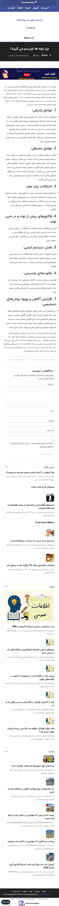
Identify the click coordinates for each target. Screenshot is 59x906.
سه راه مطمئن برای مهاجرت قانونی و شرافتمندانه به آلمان (31, 790)
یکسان (10, 8)
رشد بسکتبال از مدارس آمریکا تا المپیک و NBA (33, 626)
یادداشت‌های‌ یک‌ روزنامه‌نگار (29, 20)
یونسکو (44, 8)
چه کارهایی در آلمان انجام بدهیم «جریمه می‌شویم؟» (30, 472)
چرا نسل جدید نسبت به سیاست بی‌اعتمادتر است (32, 541)
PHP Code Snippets (18, 899)
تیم (31, 891)
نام (51, 411)
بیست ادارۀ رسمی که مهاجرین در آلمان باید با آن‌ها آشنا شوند (31, 817)
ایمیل (50, 420)
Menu (27, 38)
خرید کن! (16, 891)
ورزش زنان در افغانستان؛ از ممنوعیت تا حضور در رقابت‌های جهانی (32, 677)
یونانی (35, 8)
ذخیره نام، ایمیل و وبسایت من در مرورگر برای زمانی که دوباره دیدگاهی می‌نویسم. (31, 445)
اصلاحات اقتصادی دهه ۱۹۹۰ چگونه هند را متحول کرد (30, 565)
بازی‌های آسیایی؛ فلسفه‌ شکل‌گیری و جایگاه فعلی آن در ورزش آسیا (30, 651)
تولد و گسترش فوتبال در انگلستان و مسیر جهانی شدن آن (29, 704)
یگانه (19, 8)
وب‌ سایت (49, 430)
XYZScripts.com (42, 899)
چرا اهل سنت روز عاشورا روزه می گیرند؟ (43, 359)
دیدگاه (50, 384)
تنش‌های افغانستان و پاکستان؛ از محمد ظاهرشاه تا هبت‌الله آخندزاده (31, 506)
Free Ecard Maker (45, 522)
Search (31, 28)
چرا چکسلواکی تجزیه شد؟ (16, 359)
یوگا (27, 8)
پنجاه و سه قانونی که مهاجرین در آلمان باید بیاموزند (30, 841)
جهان (25, 891)
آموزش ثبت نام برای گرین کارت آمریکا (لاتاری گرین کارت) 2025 (31, 866)
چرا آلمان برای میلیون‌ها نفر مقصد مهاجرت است (32, 766)
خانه (44, 891)
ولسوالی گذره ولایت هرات (42, 487)
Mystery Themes (44, 894)
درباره (38, 891)
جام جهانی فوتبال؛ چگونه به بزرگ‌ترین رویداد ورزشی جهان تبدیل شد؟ (30, 730)
